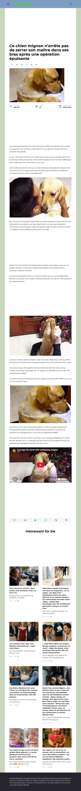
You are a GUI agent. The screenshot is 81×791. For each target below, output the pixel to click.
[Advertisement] (40, 27)
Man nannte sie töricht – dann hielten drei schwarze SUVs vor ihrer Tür (22, 590)
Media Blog (22, 4)
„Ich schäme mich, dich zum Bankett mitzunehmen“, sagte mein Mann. (22, 646)
